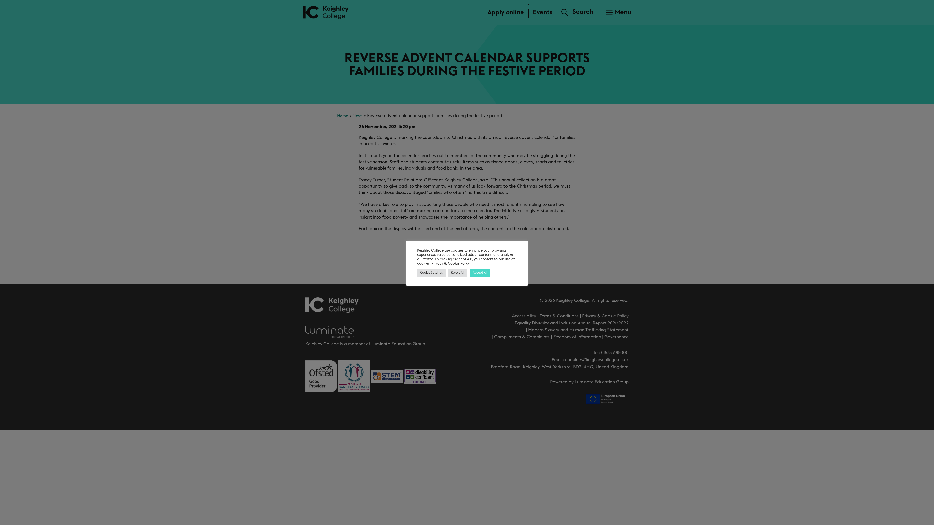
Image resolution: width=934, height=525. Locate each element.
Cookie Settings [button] (431, 272)
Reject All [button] (457, 272)
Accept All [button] (480, 272)
